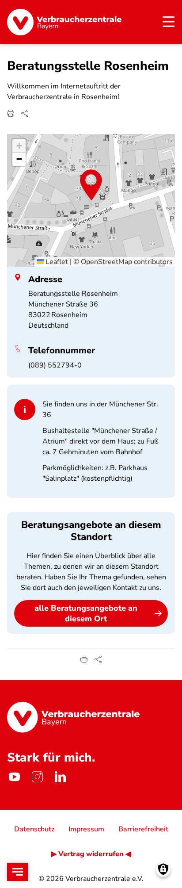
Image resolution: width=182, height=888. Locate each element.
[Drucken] (10, 113)
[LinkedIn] (60, 777)
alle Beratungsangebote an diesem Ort (85, 613)
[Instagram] (37, 777)
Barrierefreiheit (143, 829)
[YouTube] (14, 777)
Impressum (86, 829)
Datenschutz (34, 829)
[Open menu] (17, 872)
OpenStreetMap (106, 262)
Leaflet (56, 262)
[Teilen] (24, 113)
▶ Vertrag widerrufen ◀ (91, 854)
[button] (91, 184)
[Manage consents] (163, 869)
